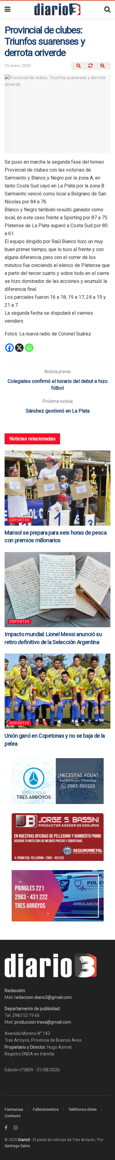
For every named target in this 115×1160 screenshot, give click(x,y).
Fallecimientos (46, 1109)
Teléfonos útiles (82, 1109)
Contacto (13, 1116)
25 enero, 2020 (17, 65)
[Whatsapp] (29, 347)
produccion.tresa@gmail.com (42, 1022)
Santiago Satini (17, 1146)
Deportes (19, 520)
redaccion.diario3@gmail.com (43, 997)
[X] (19, 347)
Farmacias (14, 1109)
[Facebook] (9, 347)
